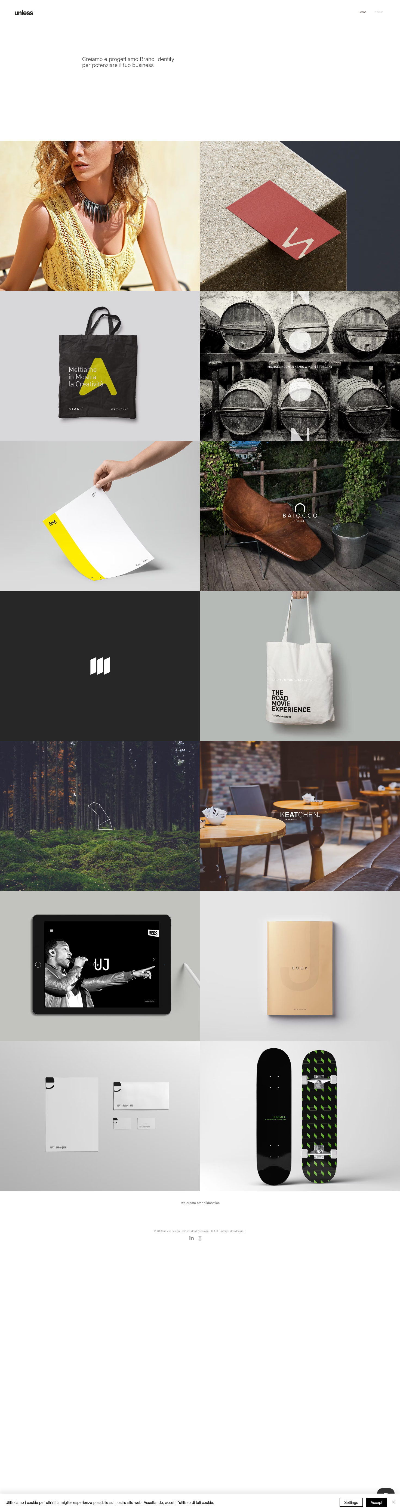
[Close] (393, 1502)
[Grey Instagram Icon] (200, 1238)
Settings (351, 1502)
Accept (376, 1502)
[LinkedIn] (191, 1238)
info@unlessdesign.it (232, 1231)
